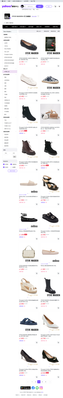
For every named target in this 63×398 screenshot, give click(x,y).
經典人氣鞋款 (9, 23)
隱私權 (40, 395)
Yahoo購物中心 (10, 6)
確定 (15, 156)
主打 (6, 27)
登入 (49, 6)
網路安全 (35, 395)
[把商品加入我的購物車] (36, 66)
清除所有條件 (13, 171)
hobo (37, 9)
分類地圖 (45, 395)
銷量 (59, 31)
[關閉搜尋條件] (25, 6)
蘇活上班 (39, 27)
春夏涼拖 (55, 27)
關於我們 (23, 395)
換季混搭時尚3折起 (27, 9)
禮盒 (34, 9)
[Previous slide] (20, 45)
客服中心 (18, 395)
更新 (42, 392)
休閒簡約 (47, 27)
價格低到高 (46, 31)
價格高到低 (53, 31)
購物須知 (29, 395)
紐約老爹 (30, 27)
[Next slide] (38, 45)
